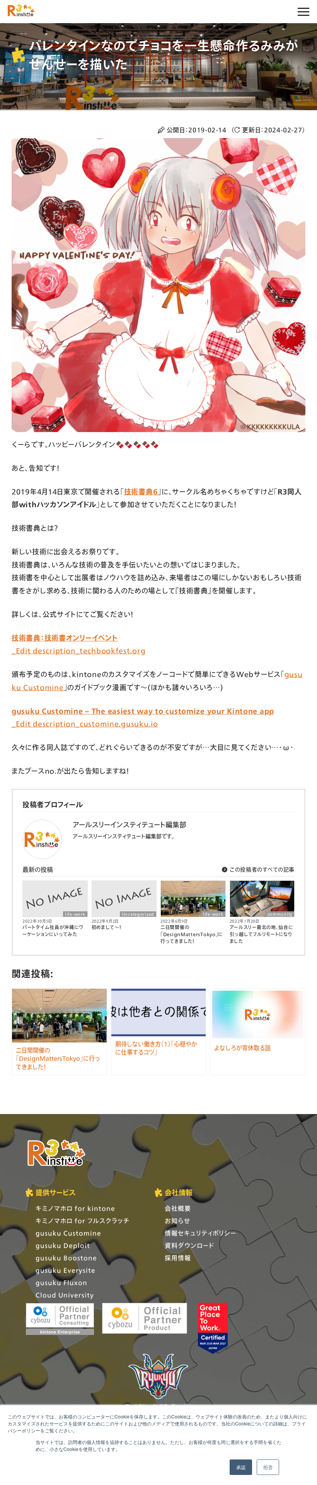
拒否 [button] (268, 1467)
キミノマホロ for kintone (75, 1208)
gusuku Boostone (66, 1258)
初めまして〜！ (106, 927)
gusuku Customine (68, 1233)
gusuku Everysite (65, 1270)
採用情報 (178, 1258)
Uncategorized (138, 914)
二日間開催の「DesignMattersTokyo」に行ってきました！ (191, 934)
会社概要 (178, 1208)
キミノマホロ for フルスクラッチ (83, 1221)
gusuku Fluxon (61, 1282)
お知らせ (177, 1221)
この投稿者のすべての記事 (261, 869)
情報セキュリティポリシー (200, 1233)
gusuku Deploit (63, 1245)
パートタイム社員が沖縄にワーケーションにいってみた (52, 930)
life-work (75, 914)
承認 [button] (240, 1467)
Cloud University (65, 1295)
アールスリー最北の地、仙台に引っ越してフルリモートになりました (261, 934)
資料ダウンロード (189, 1245)
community (280, 914)
